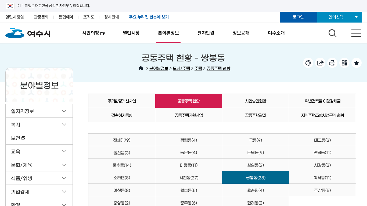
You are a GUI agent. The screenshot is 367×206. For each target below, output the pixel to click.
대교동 (322, 140)
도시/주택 (181, 68)
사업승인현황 (255, 101)
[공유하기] (320, 63)
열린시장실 (14, 17)
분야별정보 (168, 33)
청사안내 (111, 17)
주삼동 (322, 190)
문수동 (122, 165)
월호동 (188, 190)
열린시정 (131, 33)
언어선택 (336, 17)
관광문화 (41, 17)
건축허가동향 (121, 115)
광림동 (188, 140)
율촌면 (255, 190)
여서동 (322, 177)
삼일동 (255, 165)
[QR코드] (344, 63)
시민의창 (86, 36)
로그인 (298, 17)
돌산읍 (121, 152)
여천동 (121, 190)
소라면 (121, 177)
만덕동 (322, 152)
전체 (121, 140)
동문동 (188, 152)
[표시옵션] (308, 63)
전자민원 (205, 33)
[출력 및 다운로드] (332, 63)
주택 (198, 68)
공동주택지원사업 (189, 115)
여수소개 (276, 33)
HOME (141, 68)
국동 (255, 140)
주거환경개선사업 (122, 101)
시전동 (188, 177)
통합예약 (66, 17)
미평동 (188, 165)
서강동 (322, 165)
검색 (332, 32)
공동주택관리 (255, 115)
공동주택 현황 (218, 68)
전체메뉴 (352, 32)
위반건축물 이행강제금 (322, 101)
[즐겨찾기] (356, 63)
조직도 (88, 17)
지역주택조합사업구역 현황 (322, 115)
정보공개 (241, 33)
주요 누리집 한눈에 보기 (149, 17)
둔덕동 (255, 152)
